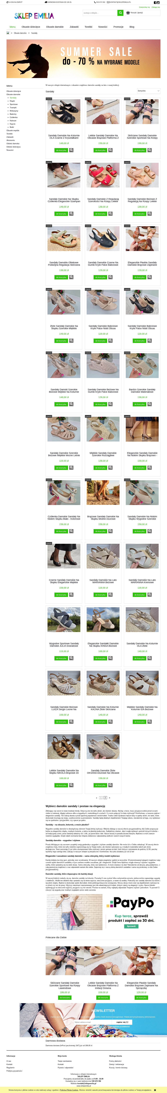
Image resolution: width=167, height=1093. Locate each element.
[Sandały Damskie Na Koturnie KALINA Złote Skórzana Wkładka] (103, 687)
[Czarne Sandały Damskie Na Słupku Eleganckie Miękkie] (63, 560)
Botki (12, 127)
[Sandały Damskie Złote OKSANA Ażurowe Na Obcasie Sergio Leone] (103, 750)
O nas (9, 1061)
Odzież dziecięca (13, 147)
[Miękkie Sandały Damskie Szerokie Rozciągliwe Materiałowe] (103, 433)
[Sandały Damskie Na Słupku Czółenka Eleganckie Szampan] (63, 179)
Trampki (13, 107)
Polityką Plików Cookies (69, 1090)
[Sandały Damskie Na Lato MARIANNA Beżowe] (103, 560)
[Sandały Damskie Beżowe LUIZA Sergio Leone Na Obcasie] (63, 687)
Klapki (12, 101)
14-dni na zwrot (15, 2)
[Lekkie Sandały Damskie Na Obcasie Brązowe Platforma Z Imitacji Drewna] (103, 115)
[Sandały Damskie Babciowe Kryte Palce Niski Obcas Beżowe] (103, 306)
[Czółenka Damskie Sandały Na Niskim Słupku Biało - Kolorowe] (63, 496)
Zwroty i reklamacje (116, 1064)
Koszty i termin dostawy (118, 1068)
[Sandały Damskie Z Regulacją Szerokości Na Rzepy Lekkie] (103, 179)
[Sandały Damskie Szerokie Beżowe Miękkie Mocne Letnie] (63, 433)
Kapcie (12, 124)
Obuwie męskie (13, 130)
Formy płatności (115, 1061)
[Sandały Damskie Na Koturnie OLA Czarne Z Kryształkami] (63, 115)
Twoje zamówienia (64, 1061)
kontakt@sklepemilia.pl (120, 2)
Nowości (10, 150)
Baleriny (13, 114)
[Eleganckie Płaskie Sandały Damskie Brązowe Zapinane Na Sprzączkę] (142, 242)
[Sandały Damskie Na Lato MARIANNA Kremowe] (142, 560)
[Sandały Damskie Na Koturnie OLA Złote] (142, 623)
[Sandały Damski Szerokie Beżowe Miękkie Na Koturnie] (63, 369)
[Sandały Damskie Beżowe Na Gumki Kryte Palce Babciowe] (103, 369)
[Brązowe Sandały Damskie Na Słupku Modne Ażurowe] (103, 496)
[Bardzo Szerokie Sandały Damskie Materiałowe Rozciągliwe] (142, 369)
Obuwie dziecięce (14, 91)
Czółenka (13, 117)
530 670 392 (100, 2)
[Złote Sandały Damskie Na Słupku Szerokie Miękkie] (63, 306)
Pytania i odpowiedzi (65, 1068)
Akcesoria (11, 140)
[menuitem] (13, 27)
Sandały (13, 98)
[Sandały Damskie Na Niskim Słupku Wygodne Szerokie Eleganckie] (142, 496)
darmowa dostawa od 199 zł (59, 2)
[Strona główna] (34, 15)
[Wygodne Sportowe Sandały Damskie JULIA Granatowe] (63, 623)
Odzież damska (13, 143)
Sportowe (14, 104)
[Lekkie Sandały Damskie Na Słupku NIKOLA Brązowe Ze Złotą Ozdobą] (63, 750)
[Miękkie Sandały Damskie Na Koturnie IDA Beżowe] (142, 687)
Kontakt (9, 1064)
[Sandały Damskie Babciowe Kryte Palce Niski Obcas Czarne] (142, 306)
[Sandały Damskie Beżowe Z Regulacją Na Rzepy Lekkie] (142, 179)
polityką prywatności (121, 1026)
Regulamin (10, 1068)
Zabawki (10, 137)
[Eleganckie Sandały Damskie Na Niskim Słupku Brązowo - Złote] (142, 433)
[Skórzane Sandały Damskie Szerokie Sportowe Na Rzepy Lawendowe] (142, 115)
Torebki (10, 134)
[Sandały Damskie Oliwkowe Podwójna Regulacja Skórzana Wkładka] (63, 242)
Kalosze (13, 121)
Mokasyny (14, 111)
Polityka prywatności (14, 1071)
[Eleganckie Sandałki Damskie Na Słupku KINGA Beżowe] (103, 623)
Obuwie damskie (13, 94)
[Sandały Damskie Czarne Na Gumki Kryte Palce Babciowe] (103, 242)
